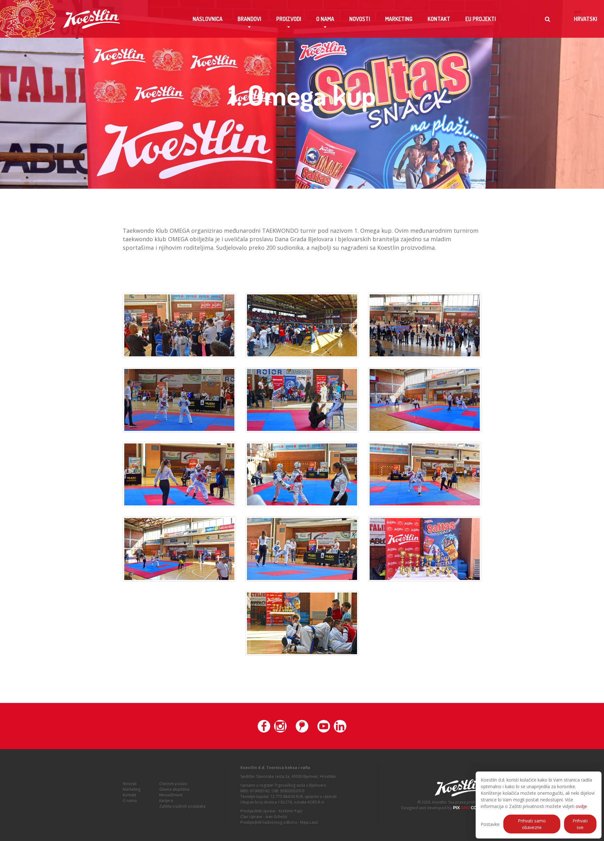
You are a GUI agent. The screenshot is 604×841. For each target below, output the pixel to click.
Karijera (166, 800)
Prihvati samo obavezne (532, 824)
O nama (325, 18)
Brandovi (249, 18)
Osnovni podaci (173, 783)
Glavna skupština (174, 789)
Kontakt (439, 18)
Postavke (490, 824)
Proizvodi (288, 18)
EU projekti (480, 18)
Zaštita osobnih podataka (182, 806)
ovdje (581, 806)
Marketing (398, 18)
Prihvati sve (580, 824)
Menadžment (170, 795)
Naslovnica (207, 18)
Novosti (359, 18)
